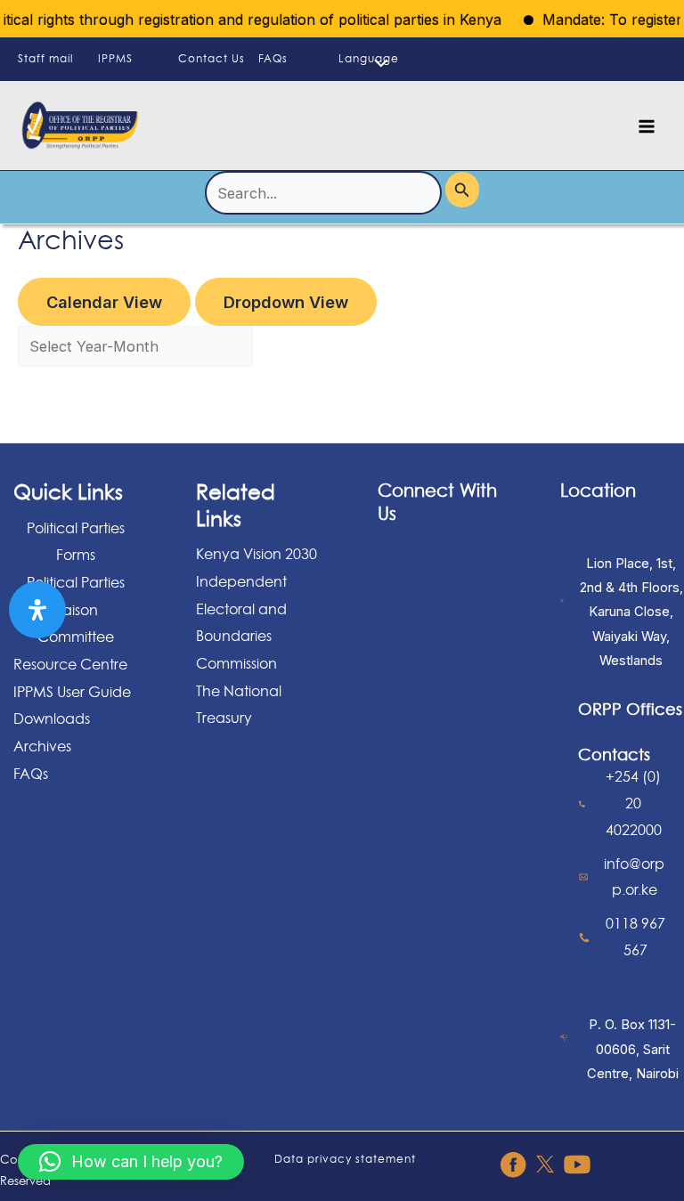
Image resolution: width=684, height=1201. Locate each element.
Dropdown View (286, 302)
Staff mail (45, 58)
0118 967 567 (635, 936)
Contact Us (211, 58)
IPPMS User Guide (72, 692)
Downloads (51, 718)
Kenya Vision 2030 (256, 554)
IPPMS (115, 58)
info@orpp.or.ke (634, 877)
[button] (131, 1162)
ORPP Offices (630, 708)
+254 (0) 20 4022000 (634, 802)
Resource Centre (70, 664)
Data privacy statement (345, 1158)
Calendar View (104, 302)
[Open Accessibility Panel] (37, 609)
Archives (42, 746)
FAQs (273, 58)
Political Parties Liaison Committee (76, 609)
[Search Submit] (462, 189)
